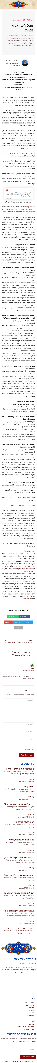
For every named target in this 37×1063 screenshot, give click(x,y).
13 (10, 928)
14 (8, 928)
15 (6, 928)
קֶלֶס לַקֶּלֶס (29, 786)
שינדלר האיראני (30, 566)
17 (33, 931)
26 (14, 931)
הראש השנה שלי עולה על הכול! (19, 875)
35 (27, 933)
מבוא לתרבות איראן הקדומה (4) (19, 804)
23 (21, 931)
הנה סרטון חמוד (29, 207)
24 (19, 931)
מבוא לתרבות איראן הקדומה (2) (19, 910)
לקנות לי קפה (27, 599)
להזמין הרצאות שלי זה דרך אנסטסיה (22, 581)
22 (23, 931)
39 (19, 933)
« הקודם (31, 928)
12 (12, 928)
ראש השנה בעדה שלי (24, 821)
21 (25, 931)
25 (16, 931)
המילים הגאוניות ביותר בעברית (19, 892)
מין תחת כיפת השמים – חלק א (20, 768)
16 (4, 928)
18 (31, 931)
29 (8, 931)
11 (14, 928)
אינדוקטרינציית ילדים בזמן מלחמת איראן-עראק (20, 569)
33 (31, 933)
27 (12, 931)
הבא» (15, 933)
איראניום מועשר (30, 561)
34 (29, 933)
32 (33, 933)
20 (27, 931)
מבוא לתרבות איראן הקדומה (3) (19, 857)
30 (6, 931)
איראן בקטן (31, 574)
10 (16, 928)
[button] (33, 4)
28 (10, 931)
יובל (32, 668)
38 (21, 933)
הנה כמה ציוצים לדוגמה (22, 105)
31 (4, 931)
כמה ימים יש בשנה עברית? (21, 839)
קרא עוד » (31, 779)
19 (29, 931)
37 (23, 933)
